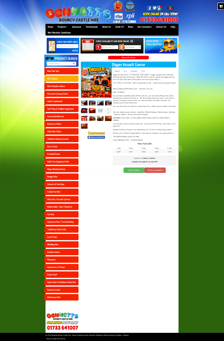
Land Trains (52, 237)
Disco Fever (52, 146)
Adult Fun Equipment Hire (58, 161)
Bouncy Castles (53, 289)
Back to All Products (128, 58)
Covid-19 (119, 26)
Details (117, 71)
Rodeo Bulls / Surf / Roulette (59, 206)
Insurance (76, 26)
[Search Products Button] (74, 64)
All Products (52, 78)
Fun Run (50, 214)
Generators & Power (56, 267)
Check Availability (155, 170)
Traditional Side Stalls (56, 229)
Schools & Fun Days (55, 184)
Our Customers (145, 26)
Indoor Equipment (55, 101)
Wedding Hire (52, 244)
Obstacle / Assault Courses (58, 199)
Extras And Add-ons (55, 116)
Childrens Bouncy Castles (58, 138)
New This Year (53, 71)
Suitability (134, 71)
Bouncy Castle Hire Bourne (56, 339)
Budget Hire (52, 176)
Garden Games (53, 252)
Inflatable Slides (54, 131)
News (130, 26)
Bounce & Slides (54, 123)
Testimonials (92, 26)
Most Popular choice (56, 86)
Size (125, 71)
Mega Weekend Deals (56, 169)
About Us (106, 26)
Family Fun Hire (53, 191)
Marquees (51, 259)
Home (50, 26)
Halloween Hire (53, 297)
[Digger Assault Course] (96, 82)
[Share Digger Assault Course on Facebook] (96, 137)
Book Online (134, 170)
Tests (143, 71)
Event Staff (52, 274)
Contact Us (161, 26)
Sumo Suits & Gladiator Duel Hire (61, 282)
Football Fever (53, 153)
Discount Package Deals (57, 93)
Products (62, 26)
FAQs (173, 26)
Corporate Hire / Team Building (60, 221)
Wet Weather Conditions (59, 32)
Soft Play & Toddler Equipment (60, 108)
